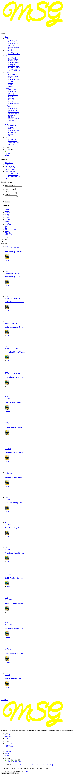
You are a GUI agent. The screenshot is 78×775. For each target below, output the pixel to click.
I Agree (17, 773)
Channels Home (9, 166)
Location (7, 745)
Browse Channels (10, 168)
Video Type (8, 189)
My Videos (8, 736)
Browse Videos (9, 164)
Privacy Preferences (7, 773)
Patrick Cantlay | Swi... (14, 528)
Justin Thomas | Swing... (14, 302)
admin (8, 260)
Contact (45, 765)
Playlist (7, 738)
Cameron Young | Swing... (15, 452)
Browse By (8, 191)
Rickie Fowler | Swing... (14, 578)
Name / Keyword (10, 185)
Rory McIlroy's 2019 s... (14, 252)
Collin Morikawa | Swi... (14, 327)
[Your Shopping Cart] (5, 151)
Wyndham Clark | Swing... (15, 553)
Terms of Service (25, 765)
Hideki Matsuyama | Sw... (15, 628)
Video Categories (10, 171)
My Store (7, 755)
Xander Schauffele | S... (14, 603)
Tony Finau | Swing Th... (14, 377)
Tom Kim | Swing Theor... (15, 503)
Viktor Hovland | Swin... (14, 478)
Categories (8, 751)
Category (7, 194)
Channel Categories (14, 173)
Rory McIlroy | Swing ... (14, 277)
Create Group (9, 747)
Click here (28, 771)
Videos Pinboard (13, 175)
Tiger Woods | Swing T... (14, 402)
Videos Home (9, 163)
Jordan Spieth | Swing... (14, 427)
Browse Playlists (10, 169)
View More (4, 700)
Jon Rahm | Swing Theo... (15, 352)
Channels (7, 735)
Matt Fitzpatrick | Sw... (13, 678)
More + (7, 178)
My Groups (8, 743)
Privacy (15, 765)
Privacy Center (36, 765)
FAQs (51, 765)
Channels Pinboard (14, 176)
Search (7, 201)
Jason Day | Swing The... (14, 653)
